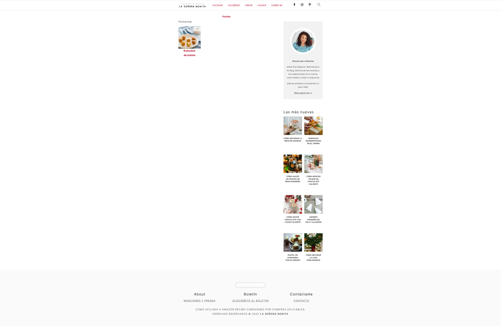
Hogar (262, 5)
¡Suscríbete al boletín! (250, 300)
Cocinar (217, 5)
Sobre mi (276, 5)
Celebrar (234, 5)
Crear (248, 5)
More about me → (303, 93)
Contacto (301, 300)
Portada (226, 16)
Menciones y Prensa (200, 300)
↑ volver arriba (250, 285)
